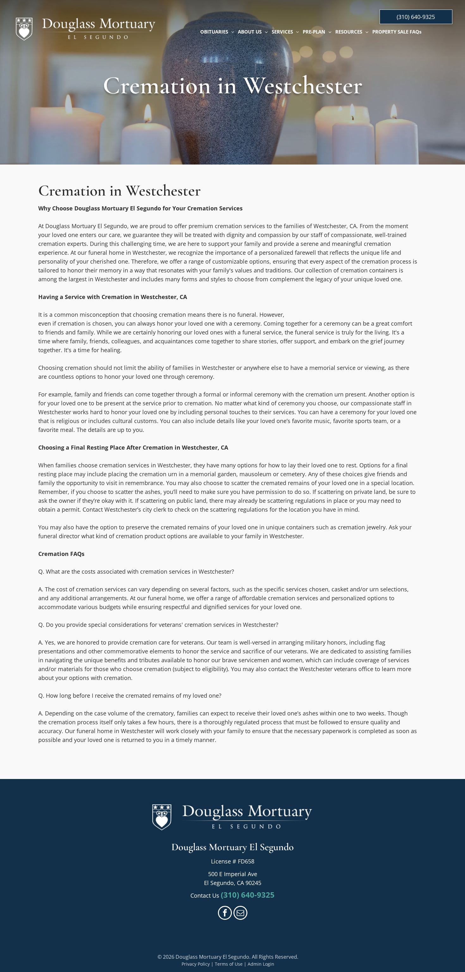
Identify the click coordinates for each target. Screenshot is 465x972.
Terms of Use (229, 964)
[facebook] (225, 913)
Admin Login (261, 964)
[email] (240, 913)
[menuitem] (217, 32)
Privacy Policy (196, 964)
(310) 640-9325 (248, 894)
